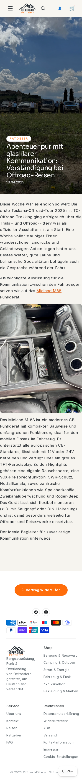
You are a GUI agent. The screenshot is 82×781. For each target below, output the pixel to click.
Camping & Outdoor (59, 662)
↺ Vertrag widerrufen (41, 590)
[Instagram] (46, 612)
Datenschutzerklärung (61, 714)
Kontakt (12, 721)
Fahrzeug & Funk (57, 677)
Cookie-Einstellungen (61, 756)
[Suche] (43, 8)
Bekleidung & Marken (61, 691)
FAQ (9, 742)
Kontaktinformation (59, 742)
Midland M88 (49, 290)
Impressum (52, 749)
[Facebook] (36, 612)
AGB (47, 728)
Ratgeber (14, 735)
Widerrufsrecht (56, 721)
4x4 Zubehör (54, 684)
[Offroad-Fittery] (27, 8)
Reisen (12, 728)
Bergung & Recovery (61, 655)
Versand (50, 735)
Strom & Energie (57, 670)
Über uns (13, 714)
